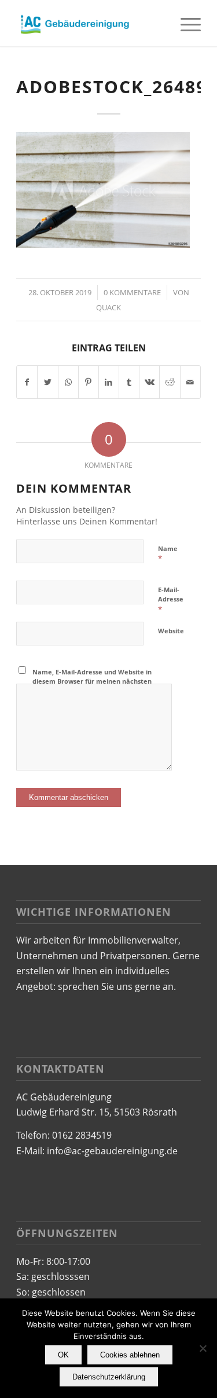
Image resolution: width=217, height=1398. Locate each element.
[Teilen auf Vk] (149, 382)
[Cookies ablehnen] (202, 1348)
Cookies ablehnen (130, 1355)
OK (63, 1355)
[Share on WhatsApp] (68, 382)
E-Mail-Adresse (170, 599)
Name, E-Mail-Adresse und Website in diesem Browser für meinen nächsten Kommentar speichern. (92, 681)
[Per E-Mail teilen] (190, 382)
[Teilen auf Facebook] (27, 382)
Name (168, 554)
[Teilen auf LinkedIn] (109, 382)
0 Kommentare (132, 292)
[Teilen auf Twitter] (47, 382)
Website (171, 630)
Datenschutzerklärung (108, 1377)
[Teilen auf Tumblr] (129, 382)
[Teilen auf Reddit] (169, 382)
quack (108, 307)
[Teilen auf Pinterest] (88, 382)
